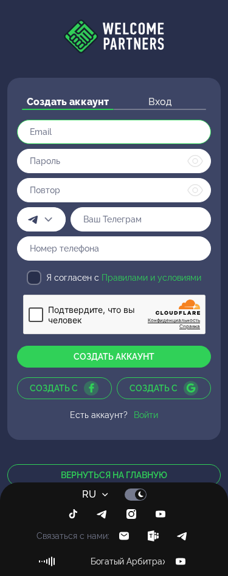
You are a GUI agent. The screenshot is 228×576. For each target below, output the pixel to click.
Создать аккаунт (68, 102)
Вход (159, 102)
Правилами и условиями (151, 278)
